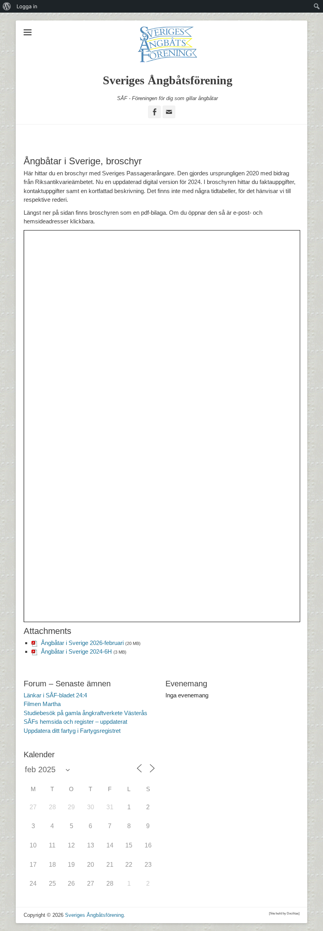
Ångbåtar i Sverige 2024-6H (76, 651)
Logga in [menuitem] (27, 6)
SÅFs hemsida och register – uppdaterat (75, 721)
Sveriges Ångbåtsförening (167, 80)
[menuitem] (7, 6)
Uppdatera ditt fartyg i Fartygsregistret (72, 730)
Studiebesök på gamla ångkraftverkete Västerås (85, 713)
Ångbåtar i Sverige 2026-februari (82, 642)
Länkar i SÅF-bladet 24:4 (55, 695)
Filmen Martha (42, 704)
